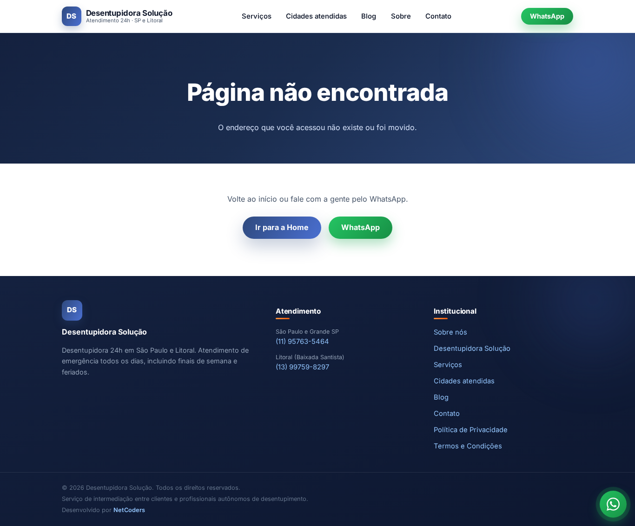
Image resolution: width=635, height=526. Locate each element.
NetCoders (129, 509)
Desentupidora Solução (472, 348)
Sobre (401, 16)
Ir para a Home (282, 227)
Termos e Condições (468, 446)
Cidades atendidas (316, 16)
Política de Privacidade (471, 430)
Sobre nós (450, 332)
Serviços (256, 16)
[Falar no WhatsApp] (613, 504)
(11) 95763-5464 (302, 341)
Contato (438, 16)
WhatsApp (547, 16)
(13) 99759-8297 (302, 367)
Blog (368, 16)
